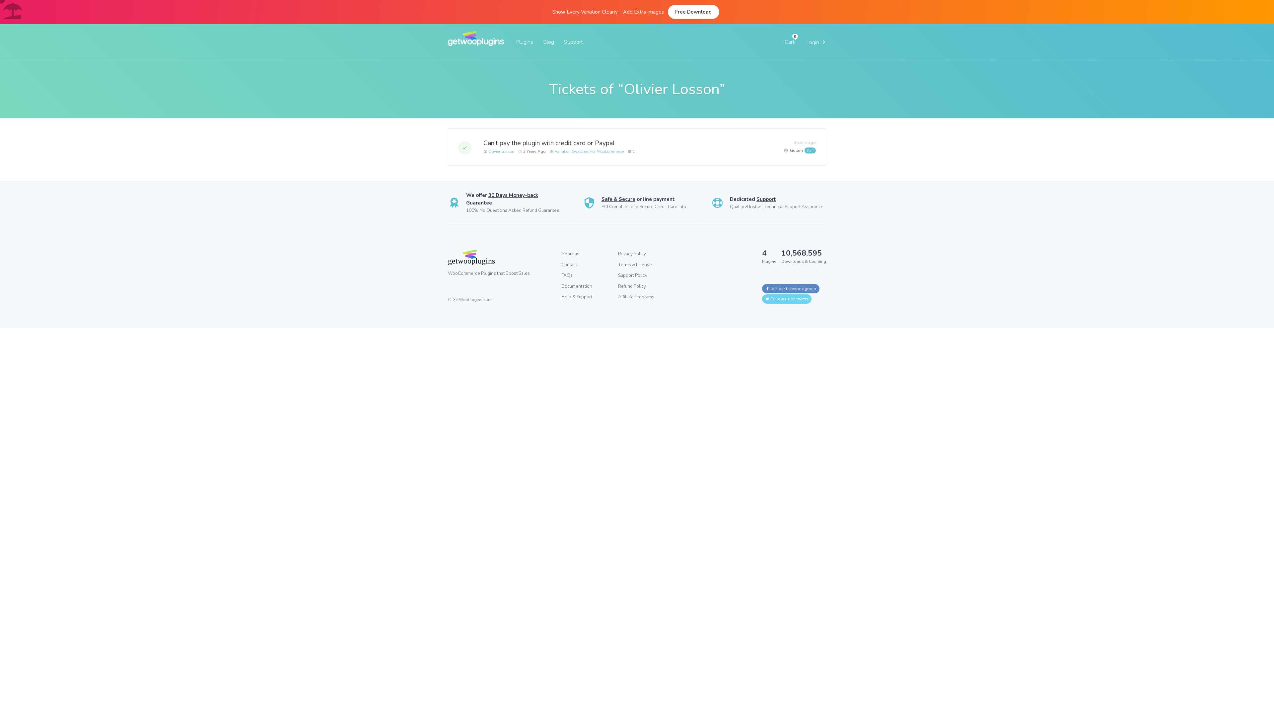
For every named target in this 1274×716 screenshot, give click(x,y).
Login (813, 42)
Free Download (693, 12)
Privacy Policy (632, 254)
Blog (548, 42)
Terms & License (635, 265)
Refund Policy (632, 286)
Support (573, 42)
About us (570, 254)
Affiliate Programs (636, 297)
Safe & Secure (618, 199)
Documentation (576, 286)
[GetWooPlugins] (499, 257)
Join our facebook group (792, 288)
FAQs (567, 275)
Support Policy (632, 275)
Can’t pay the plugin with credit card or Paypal (549, 143)
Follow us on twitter (788, 299)
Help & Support (576, 297)
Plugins (524, 42)
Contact (569, 265)
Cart (790, 42)
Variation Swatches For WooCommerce (589, 151)
